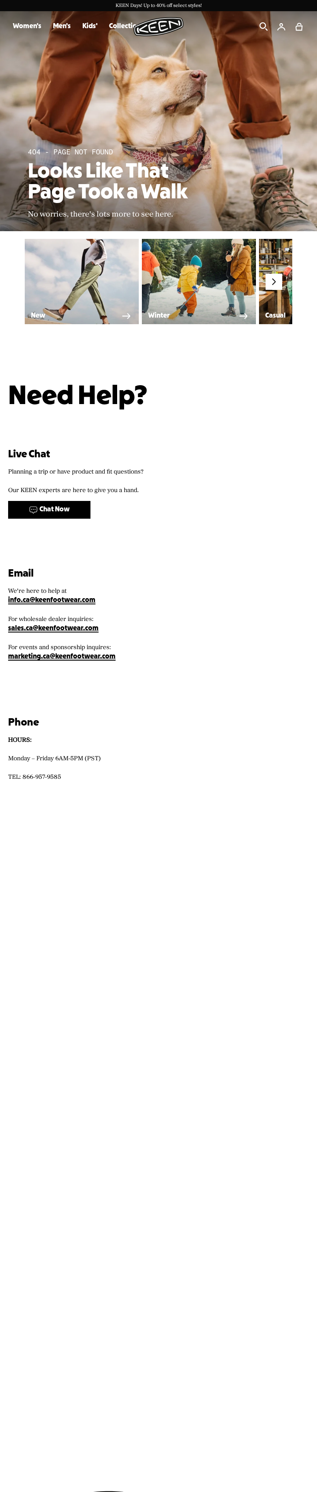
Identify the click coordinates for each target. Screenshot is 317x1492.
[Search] (263, 26)
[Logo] (158, 26)
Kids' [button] (89, 26)
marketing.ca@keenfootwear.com (62, 656)
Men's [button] (62, 26)
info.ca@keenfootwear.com (51, 600)
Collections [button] (126, 26)
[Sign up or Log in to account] (281, 26)
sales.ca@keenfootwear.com (53, 628)
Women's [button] (27, 26)
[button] (299, 26)
